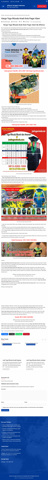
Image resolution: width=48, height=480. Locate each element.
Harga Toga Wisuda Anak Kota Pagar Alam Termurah (13, 330)
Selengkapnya (6, 369)
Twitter (12, 334)
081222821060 (5, 1)
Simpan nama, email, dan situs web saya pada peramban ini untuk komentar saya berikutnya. (23, 407)
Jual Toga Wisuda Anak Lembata (35, 360)
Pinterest (27, 334)
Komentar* (3, 389)
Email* (25, 402)
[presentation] (42, 339)
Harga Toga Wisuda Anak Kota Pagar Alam (20, 18)
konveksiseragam (6, 21)
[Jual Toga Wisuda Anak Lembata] (36, 350)
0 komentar (27, 21)
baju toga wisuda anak (37, 21)
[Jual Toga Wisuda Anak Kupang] (12, 350)
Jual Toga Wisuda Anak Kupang (12, 360)
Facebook (5, 334)
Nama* (2, 402)
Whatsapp (20, 334)
